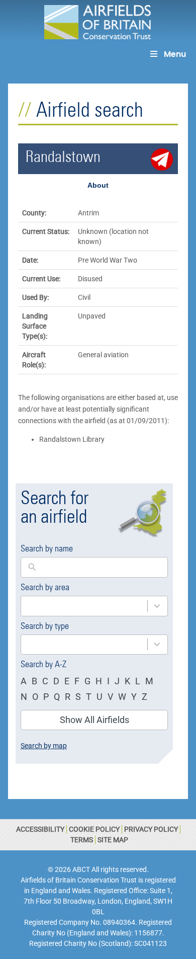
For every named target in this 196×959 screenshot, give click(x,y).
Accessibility (40, 829)
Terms (81, 840)
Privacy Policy (151, 829)
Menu (175, 54)
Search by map (44, 746)
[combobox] (84, 606)
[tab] (98, 185)
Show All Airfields (94, 719)
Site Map (112, 840)
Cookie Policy (94, 829)
